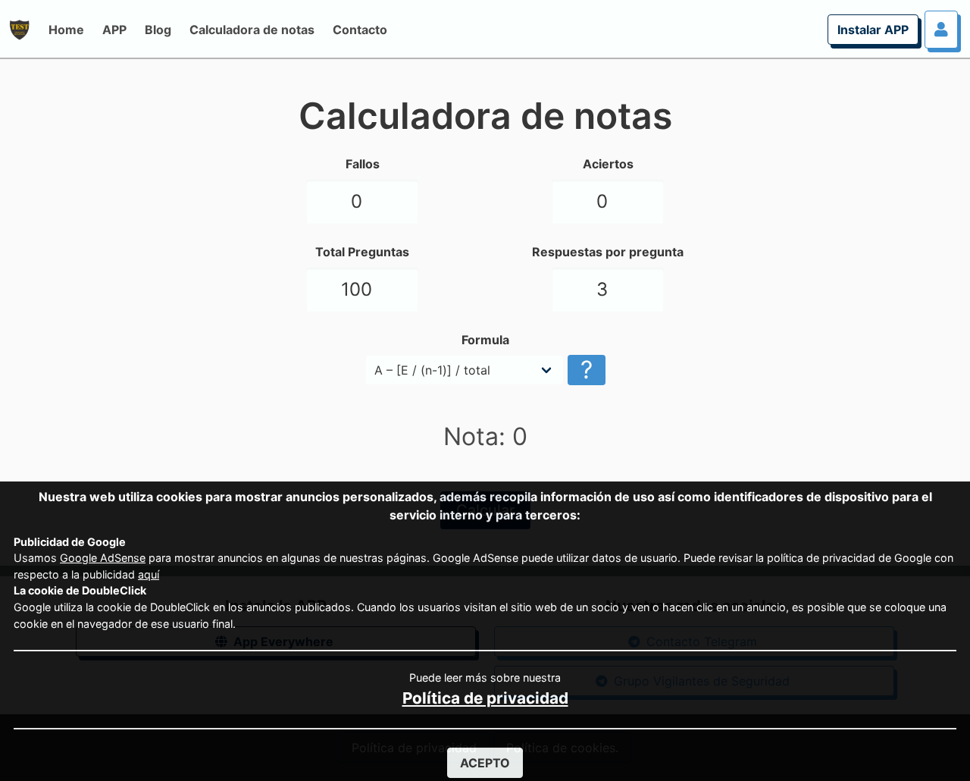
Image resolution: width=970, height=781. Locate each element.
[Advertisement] (97, 295)
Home (66, 29)
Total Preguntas (362, 251)
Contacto (360, 29)
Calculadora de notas (251, 29)
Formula (485, 339)
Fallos (363, 163)
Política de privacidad (485, 697)
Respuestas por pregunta (608, 251)
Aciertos (608, 163)
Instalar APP (873, 29)
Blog (158, 29)
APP (114, 29)
